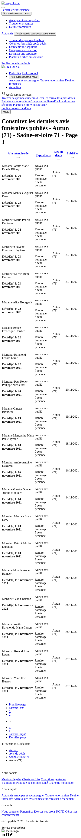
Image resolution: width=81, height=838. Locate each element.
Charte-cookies (31, 779)
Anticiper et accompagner (24, 20)
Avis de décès (17, 753)
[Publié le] (72, 157)
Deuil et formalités (20, 26)
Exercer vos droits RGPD (49, 811)
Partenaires (26, 811)
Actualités (8, 33)
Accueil (13, 750)
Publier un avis (16, 108)
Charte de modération (61, 782)
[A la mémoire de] (18, 157)
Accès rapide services (35, 33)
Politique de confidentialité (32, 782)
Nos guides (16, 13)
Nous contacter (10, 811)
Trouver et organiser (21, 23)
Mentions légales (11, 779)
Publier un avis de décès (16, 63)
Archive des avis (24, 798)
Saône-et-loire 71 (19, 756)
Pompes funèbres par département (54, 798)
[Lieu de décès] (58, 159)
